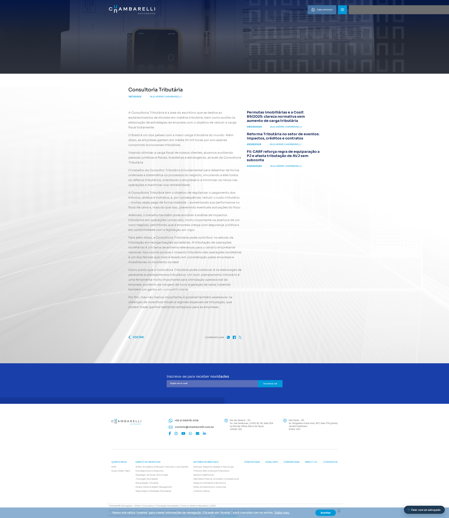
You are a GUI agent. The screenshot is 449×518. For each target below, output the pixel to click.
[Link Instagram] (176, 433)
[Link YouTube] (183, 433)
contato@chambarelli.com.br (194, 427)
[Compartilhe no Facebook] (234, 337)
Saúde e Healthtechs (203, 475)
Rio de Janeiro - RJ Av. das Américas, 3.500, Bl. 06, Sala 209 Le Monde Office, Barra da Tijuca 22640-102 (251, 424)
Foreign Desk (292, 462)
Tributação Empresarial (147, 479)
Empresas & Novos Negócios (149, 471)
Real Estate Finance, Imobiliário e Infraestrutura (216, 479)
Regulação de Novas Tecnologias (152, 475)
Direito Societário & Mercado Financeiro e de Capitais (162, 467)
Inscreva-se (270, 383)
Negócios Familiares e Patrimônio (209, 483)
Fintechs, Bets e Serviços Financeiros (211, 471)
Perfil (113, 467)
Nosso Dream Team (120, 471)
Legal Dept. (271, 462)
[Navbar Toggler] (342, 9)
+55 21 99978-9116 (186, 420)
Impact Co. (311, 462)
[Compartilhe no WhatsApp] (228, 337)
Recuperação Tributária (147, 483)
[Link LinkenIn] (204, 433)
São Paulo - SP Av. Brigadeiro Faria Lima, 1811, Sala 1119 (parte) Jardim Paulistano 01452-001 (313, 424)
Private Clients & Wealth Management (154, 487)
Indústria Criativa (201, 491)
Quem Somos (119, 462)
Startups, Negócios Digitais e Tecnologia (213, 467)
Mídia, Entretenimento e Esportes (209, 487)
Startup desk (252, 462)
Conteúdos (330, 462)
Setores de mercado (206, 462)
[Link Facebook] (170, 433)
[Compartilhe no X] (240, 337)
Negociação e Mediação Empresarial (153, 491)
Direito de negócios (148, 462)
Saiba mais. (282, 512)
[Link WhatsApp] (190, 433)
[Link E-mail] (197, 433)
